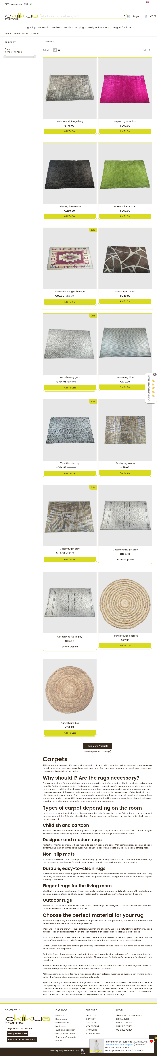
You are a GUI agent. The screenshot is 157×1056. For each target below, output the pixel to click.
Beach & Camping (74, 27)
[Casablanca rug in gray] (125, 515)
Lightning (31, 27)
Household (43, 27)
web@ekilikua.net (17, 1033)
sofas (105, 985)
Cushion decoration (65, 1029)
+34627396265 (27, 1039)
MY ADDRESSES (93, 1033)
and (111, 985)
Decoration (61, 1019)
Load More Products (97, 746)
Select (46, 50)
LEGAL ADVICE (122, 1019)
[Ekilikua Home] (21, 16)
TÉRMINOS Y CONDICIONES (129, 1015)
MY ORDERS (91, 1029)
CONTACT (91, 1019)
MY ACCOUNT (92, 1026)
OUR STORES (92, 1022)
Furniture (60, 1015)
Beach (59, 1040)
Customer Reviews (148, 388)
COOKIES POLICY (124, 1029)
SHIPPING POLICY (124, 1026)
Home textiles (62, 1022)
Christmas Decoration (66, 1037)
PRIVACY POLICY (124, 1022)
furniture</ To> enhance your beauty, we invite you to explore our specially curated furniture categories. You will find (97, 984)
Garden (56, 27)
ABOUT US (91, 1015)
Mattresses (61, 1026)
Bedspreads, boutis (65, 1033)
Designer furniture (97, 27)
